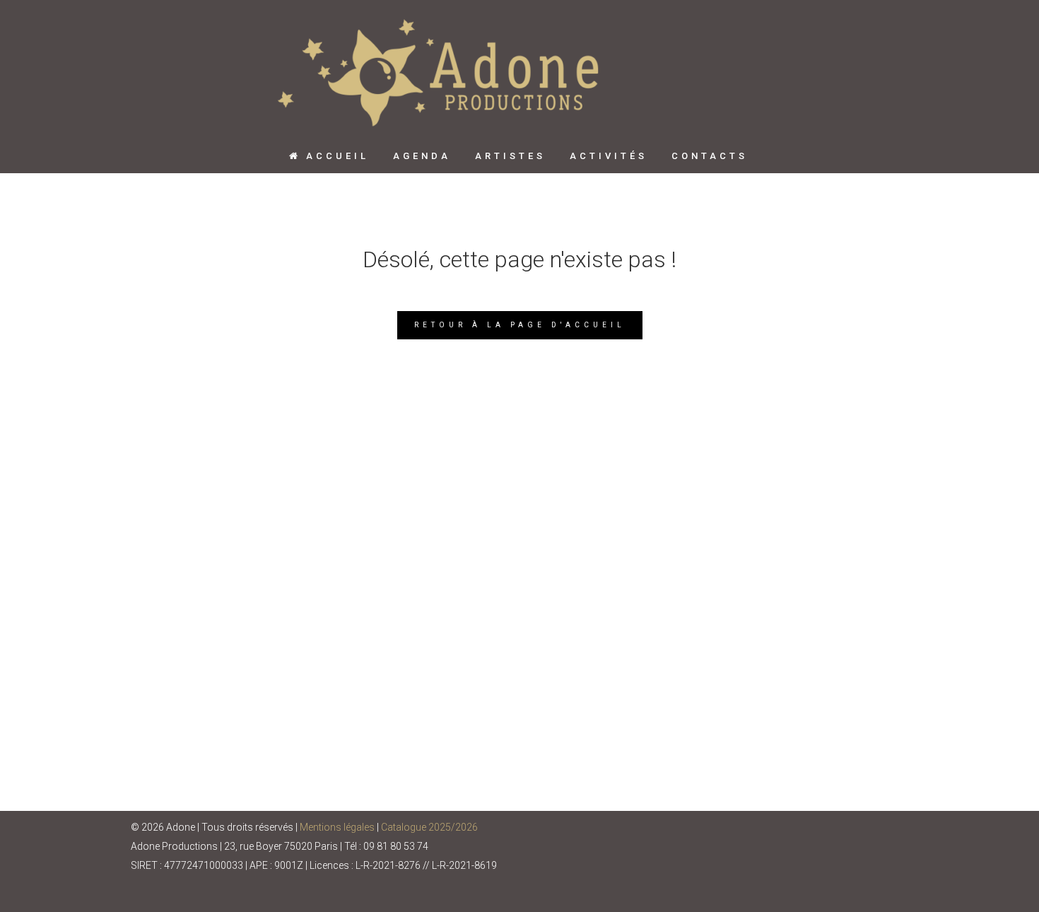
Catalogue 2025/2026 (429, 827)
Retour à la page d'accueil (520, 325)
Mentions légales (337, 827)
